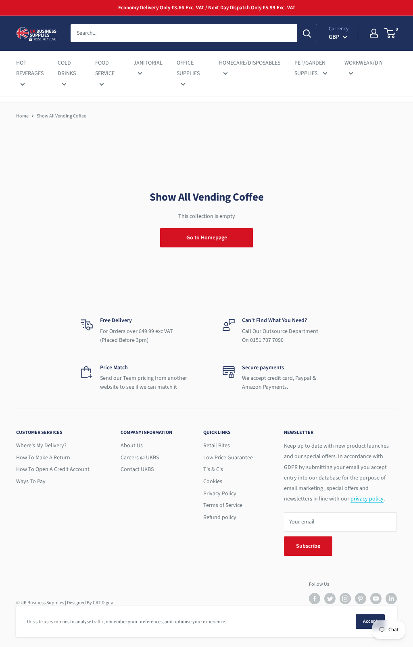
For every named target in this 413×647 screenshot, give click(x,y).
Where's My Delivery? (41, 446)
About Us (132, 446)
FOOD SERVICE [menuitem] (105, 68)
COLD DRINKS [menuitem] (67, 68)
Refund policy (219, 517)
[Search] (307, 33)
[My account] (374, 33)
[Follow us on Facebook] (314, 598)
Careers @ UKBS (140, 458)
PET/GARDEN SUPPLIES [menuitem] (309, 68)
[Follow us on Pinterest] (360, 598)
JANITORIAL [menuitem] (148, 63)
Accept (370, 621)
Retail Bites (216, 446)
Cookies (212, 481)
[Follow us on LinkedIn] (391, 598)
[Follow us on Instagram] (345, 598)
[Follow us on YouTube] (376, 598)
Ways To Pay (31, 481)
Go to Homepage (206, 238)
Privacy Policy (219, 494)
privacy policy (367, 499)
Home (22, 116)
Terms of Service (222, 505)
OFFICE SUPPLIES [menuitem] (188, 68)
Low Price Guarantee (228, 458)
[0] (390, 33)
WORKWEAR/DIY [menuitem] (363, 63)
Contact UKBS (137, 469)
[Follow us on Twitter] (330, 598)
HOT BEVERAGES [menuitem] (30, 68)
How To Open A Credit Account (53, 469)
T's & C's (213, 469)
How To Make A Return (43, 458)
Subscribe (308, 546)
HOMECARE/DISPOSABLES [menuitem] (249, 63)
